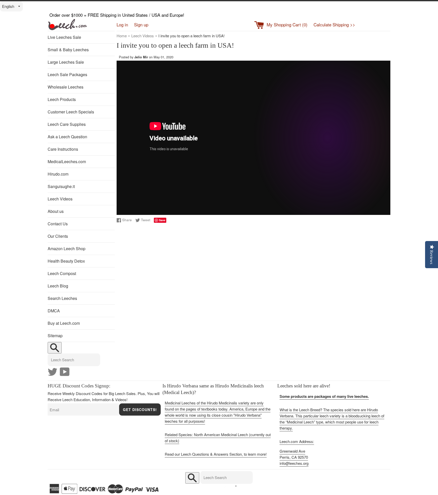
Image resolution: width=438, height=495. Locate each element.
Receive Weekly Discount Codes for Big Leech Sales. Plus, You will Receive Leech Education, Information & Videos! (103, 396)
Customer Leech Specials (71, 112)
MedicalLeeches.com (67, 161)
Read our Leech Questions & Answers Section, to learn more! (216, 454)
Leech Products (62, 99)
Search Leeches (62, 298)
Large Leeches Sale (66, 62)
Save (162, 220)
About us (56, 211)
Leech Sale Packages (67, 74)
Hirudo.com (58, 174)
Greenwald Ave (292, 451)
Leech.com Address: (297, 441)
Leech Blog (58, 286)
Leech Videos (60, 199)
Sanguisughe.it (61, 186)
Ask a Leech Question (67, 137)
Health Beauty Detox (66, 261)
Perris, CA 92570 (294, 457)
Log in (122, 24)
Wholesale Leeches (65, 87)
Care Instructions (63, 149)
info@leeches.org (294, 463)
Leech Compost (62, 273)
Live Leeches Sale (64, 37)
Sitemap (55, 335)
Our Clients (58, 236)
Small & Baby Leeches (68, 50)
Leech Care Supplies (67, 124)
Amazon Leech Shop (66, 248)
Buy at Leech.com (64, 323)
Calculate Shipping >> (334, 24)
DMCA (54, 311)
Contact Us (58, 224)
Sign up (141, 24)
